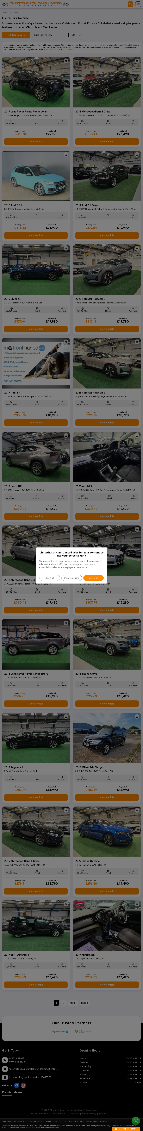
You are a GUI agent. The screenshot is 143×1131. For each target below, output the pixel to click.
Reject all (49, 578)
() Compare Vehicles (127, 1129)
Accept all (93, 578)
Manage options (71, 578)
